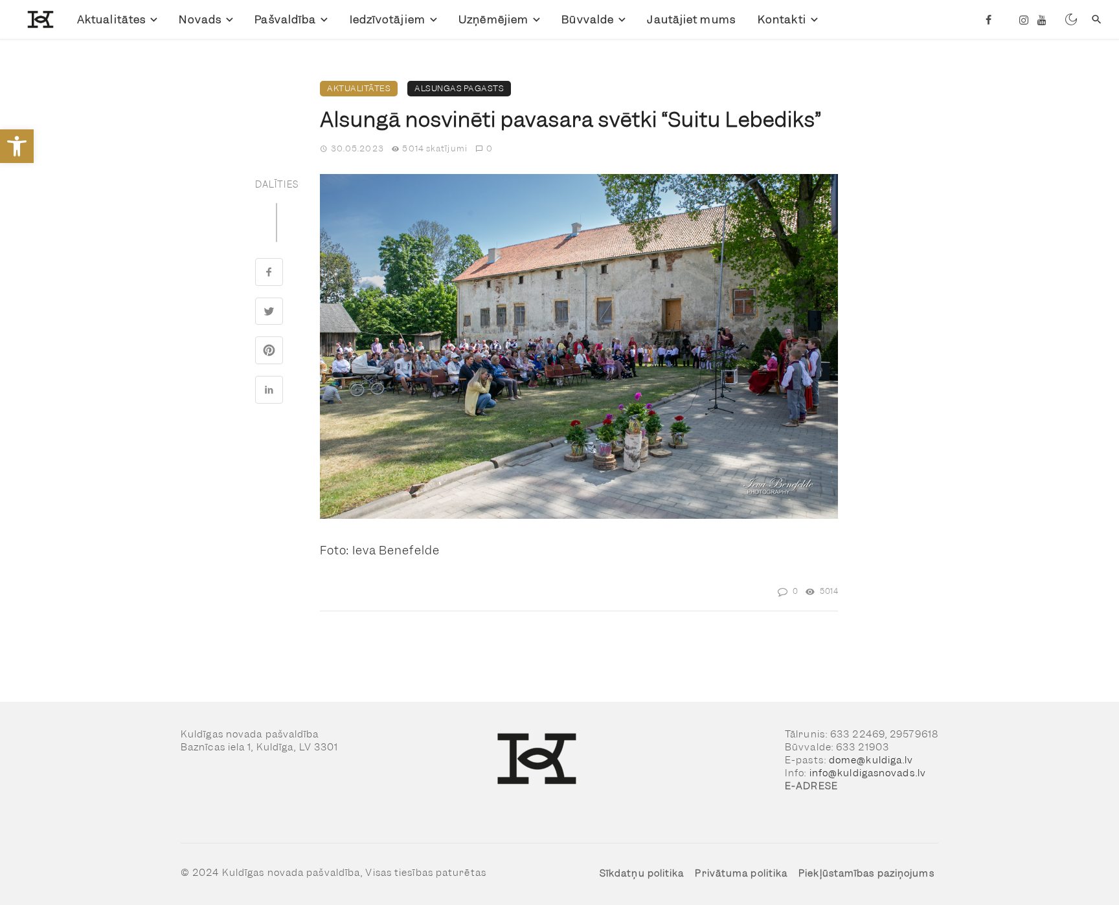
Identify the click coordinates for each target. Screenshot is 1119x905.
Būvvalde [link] (587, 19)
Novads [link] (200, 19)
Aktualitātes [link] (111, 19)
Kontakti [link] (782, 19)
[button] (826, 185)
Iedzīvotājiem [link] (387, 19)
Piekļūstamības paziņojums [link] (866, 873)
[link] (17, 146)
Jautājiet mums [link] (691, 19)
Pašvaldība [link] (285, 19)
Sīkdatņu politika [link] (642, 873)
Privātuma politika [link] (741, 873)
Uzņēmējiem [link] (493, 19)
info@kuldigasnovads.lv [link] (867, 773)
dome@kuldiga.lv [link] (871, 760)
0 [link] (489, 148)
